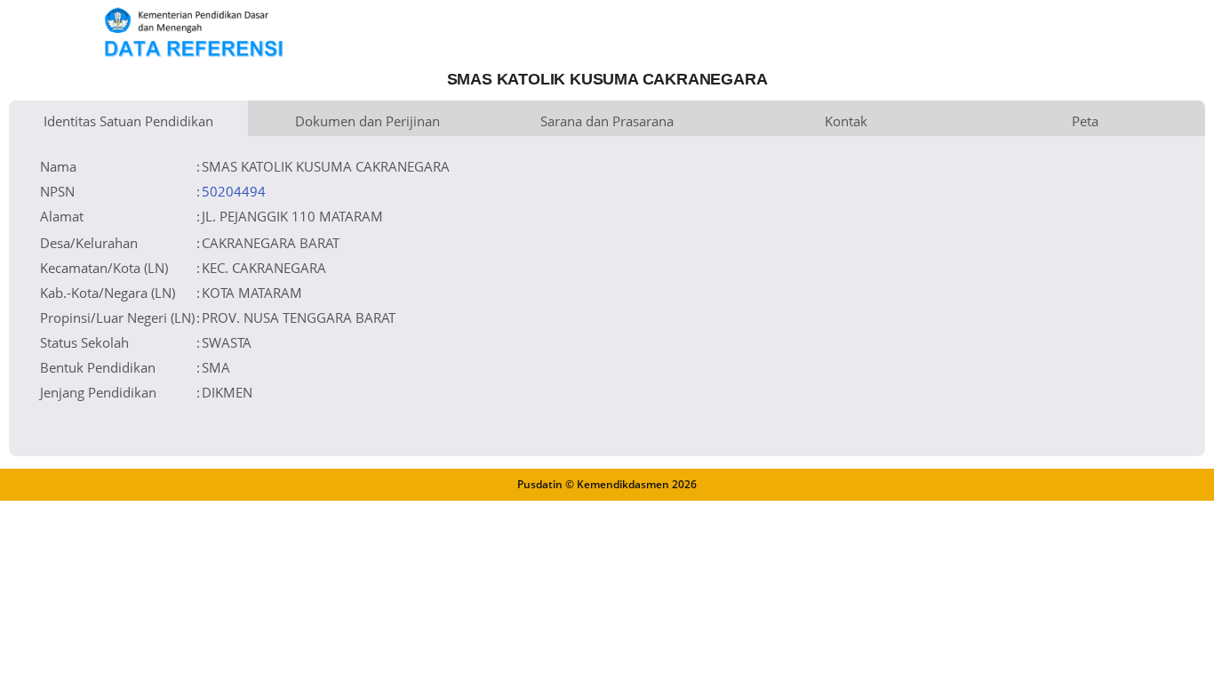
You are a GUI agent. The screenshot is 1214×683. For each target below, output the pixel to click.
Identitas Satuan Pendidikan (128, 121)
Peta (1085, 121)
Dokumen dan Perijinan (367, 121)
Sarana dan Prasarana (607, 121)
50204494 (234, 191)
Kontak (846, 121)
